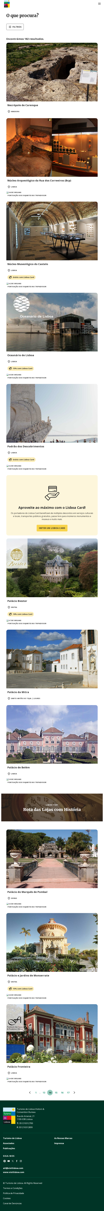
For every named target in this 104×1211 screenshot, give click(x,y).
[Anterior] (30, 1092)
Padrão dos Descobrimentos (25, 446)
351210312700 (26, 1123)
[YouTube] (8, 1161)
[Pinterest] (4, 1161)
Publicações (9, 1148)
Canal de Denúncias (12, 1203)
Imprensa (59, 1143)
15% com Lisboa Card (22, 368)
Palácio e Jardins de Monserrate (28, 975)
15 (56, 1092)
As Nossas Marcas (63, 1138)
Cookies (7, 1198)
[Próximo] (74, 1092)
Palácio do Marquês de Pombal (27, 892)
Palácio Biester (17, 601)
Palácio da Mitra (18, 692)
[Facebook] (16, 1161)
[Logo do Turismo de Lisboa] (7, 3)
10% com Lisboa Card (22, 614)
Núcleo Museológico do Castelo (27, 264)
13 (44, 1092)
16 (62, 1092)
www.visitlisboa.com (13, 1172)
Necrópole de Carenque (22, 105)
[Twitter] (12, 1161)
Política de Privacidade (13, 1193)
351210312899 (26, 1127)
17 (68, 1092)
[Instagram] (20, 1161)
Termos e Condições (12, 1188)
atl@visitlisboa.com (13, 1168)
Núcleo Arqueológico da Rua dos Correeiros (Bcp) (39, 180)
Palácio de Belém (18, 767)
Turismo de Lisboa (12, 1138)
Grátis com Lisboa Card (23, 277)
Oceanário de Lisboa (20, 355)
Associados (8, 1143)
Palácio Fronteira (18, 1066)
